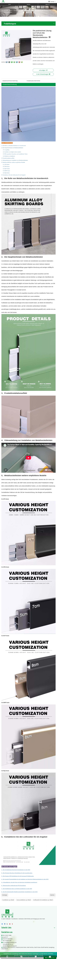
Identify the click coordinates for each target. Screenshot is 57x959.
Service (28, 4)
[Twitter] (7, 924)
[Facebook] (2, 924)
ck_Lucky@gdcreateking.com (9, 942)
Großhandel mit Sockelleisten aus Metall (43, 900)
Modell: (4, 80)
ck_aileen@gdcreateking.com (10, 946)
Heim (9, 4)
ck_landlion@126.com (8, 944)
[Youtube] (10, 924)
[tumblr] (12, 924)
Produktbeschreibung (10, 84)
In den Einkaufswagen (42, 74)
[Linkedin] (5, 924)
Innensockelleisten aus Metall (24, 900)
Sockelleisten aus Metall (8, 900)
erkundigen (42, 70)
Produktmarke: (30, 80)
